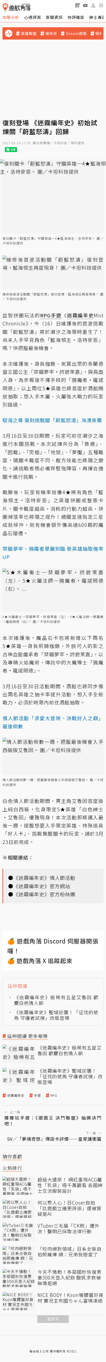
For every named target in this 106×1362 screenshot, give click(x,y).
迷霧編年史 (15, 1095)
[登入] (93, 5)
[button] (101, 5)
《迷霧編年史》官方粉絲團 (44, 894)
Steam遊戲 (76, 33)
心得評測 (32, 17)
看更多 (53, 1318)
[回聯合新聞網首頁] (5, 7)
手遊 (37, 1095)
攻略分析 (10, 17)
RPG (54, 1095)
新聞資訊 (54, 17)
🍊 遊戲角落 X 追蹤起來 (39, 960)
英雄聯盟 (29, 33)
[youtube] (85, 5)
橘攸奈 (51, 33)
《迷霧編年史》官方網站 (41, 886)
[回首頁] (16, 7)
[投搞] (77, 5)
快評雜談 (76, 17)
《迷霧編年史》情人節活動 (44, 877)
